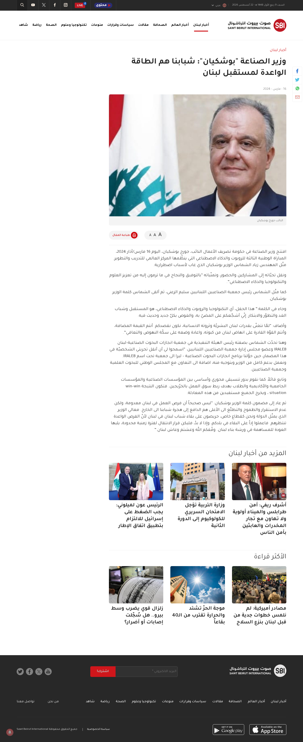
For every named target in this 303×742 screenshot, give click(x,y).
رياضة (36, 25)
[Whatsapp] (297, 88)
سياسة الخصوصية (98, 729)
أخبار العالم (180, 25)
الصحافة (160, 25)
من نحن (53, 702)
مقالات (143, 25)
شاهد (23, 25)
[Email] (297, 97)
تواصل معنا (25, 702)
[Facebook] (297, 71)
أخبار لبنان (201, 25)
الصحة (51, 25)
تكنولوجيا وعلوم (74, 25)
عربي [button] (218, 5)
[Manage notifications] (9, 732)
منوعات (97, 25)
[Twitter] (297, 79)
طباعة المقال (121, 235)
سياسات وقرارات (120, 25)
